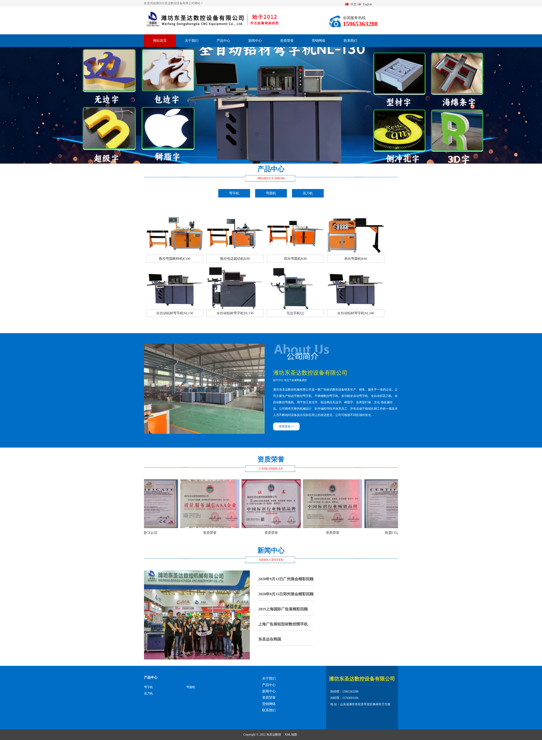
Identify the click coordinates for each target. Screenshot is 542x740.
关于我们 (191, 40)
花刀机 (308, 193)
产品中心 (223, 40)
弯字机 (234, 193)
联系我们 (350, 40)
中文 (354, 4)
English (367, 4)
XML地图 (291, 734)
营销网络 (318, 40)
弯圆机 (271, 193)
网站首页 (160, 40)
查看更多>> (286, 426)
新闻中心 (255, 40)
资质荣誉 (287, 40)
